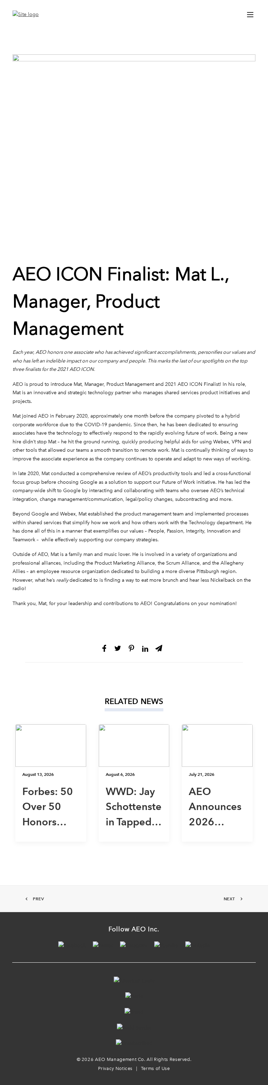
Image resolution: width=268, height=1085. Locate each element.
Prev (38, 899)
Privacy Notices (115, 1068)
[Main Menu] (250, 14)
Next (229, 899)
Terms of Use (155, 1068)
